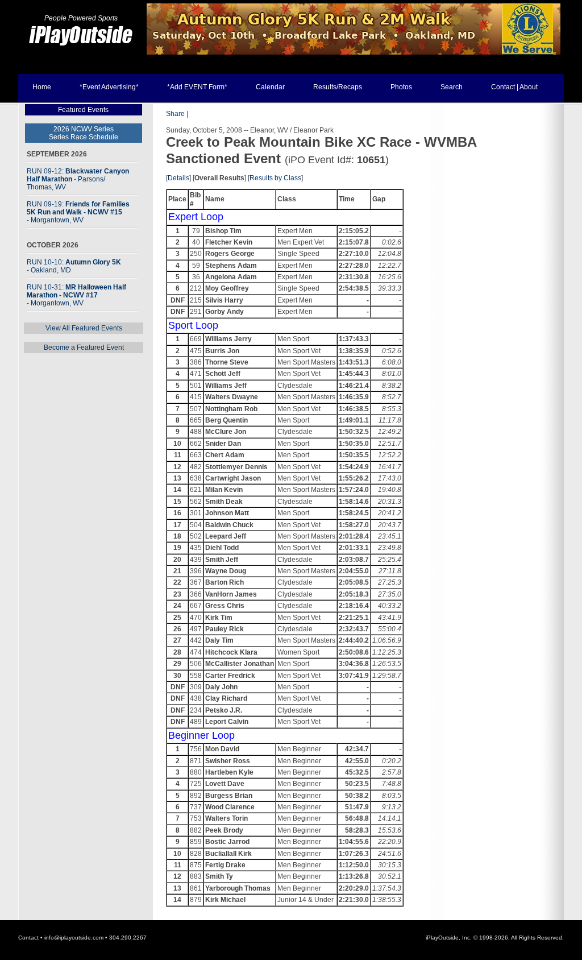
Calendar (270, 87)
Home (41, 87)
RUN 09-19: (78, 212)
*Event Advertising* (109, 87)
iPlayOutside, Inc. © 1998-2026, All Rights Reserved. (495, 937)
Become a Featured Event (84, 347)
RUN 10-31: (76, 295)
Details (178, 178)
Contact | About (514, 87)
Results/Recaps (337, 87)
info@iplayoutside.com (73, 937)
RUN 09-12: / (78, 179)
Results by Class (275, 178)
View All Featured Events (83, 328)
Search (451, 87)
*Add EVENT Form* (197, 87)
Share (175, 114)
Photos (401, 87)
